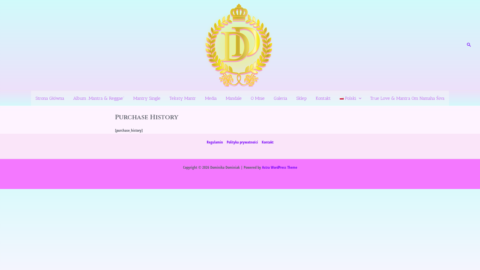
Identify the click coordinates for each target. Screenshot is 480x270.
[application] (359, 98)
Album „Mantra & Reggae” (98, 98)
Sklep (301, 98)
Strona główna (50, 98)
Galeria (280, 98)
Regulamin (215, 142)
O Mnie (258, 98)
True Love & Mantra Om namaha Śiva (407, 98)
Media (211, 98)
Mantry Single (146, 98)
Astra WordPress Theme (279, 167)
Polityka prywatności (242, 142)
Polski (350, 98)
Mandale (234, 98)
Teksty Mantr (183, 98)
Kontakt (323, 98)
